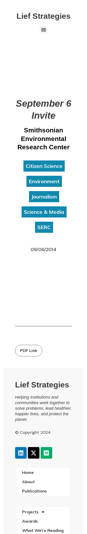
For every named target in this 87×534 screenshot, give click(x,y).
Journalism (44, 196)
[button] (43, 29)
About (28, 481)
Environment (44, 181)
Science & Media (44, 212)
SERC (44, 227)
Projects (30, 512)
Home (28, 472)
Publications (34, 491)
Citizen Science (44, 166)
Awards (30, 521)
